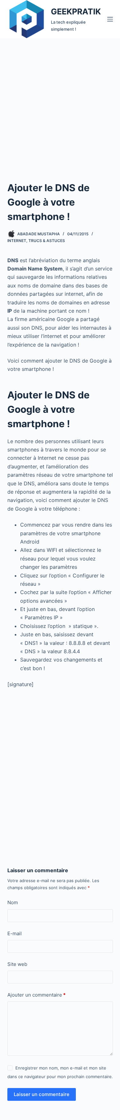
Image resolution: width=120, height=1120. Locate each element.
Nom (12, 902)
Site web (17, 964)
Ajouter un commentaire (36, 995)
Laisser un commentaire (41, 1094)
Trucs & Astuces (46, 240)
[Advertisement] (60, 101)
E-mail (14, 933)
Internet (16, 240)
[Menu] (110, 19)
